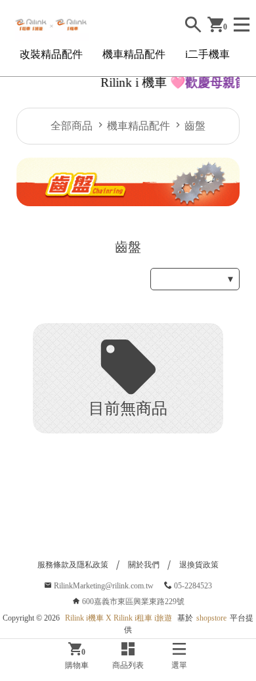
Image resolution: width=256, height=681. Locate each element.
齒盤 (194, 125)
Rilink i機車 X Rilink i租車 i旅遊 (118, 618)
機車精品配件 (133, 54)
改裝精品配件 (51, 54)
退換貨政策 (199, 564)
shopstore (211, 618)
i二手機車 (207, 54)
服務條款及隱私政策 (72, 564)
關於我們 (144, 564)
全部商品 (72, 125)
